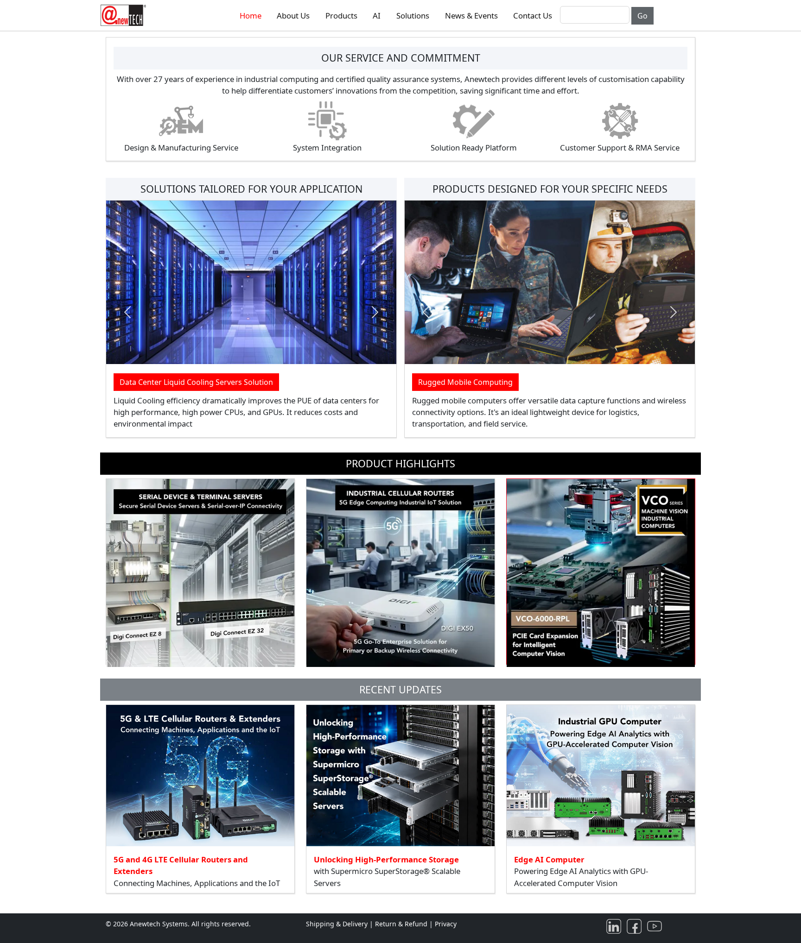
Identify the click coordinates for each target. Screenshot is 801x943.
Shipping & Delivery (337, 923)
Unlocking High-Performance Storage (386, 859)
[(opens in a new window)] (615, 925)
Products (341, 15)
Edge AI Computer (549, 859)
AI (377, 15)
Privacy (446, 923)
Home (250, 15)
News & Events (471, 15)
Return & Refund (402, 923)
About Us (293, 15)
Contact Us (532, 15)
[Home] (125, 15)
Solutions (412, 15)
